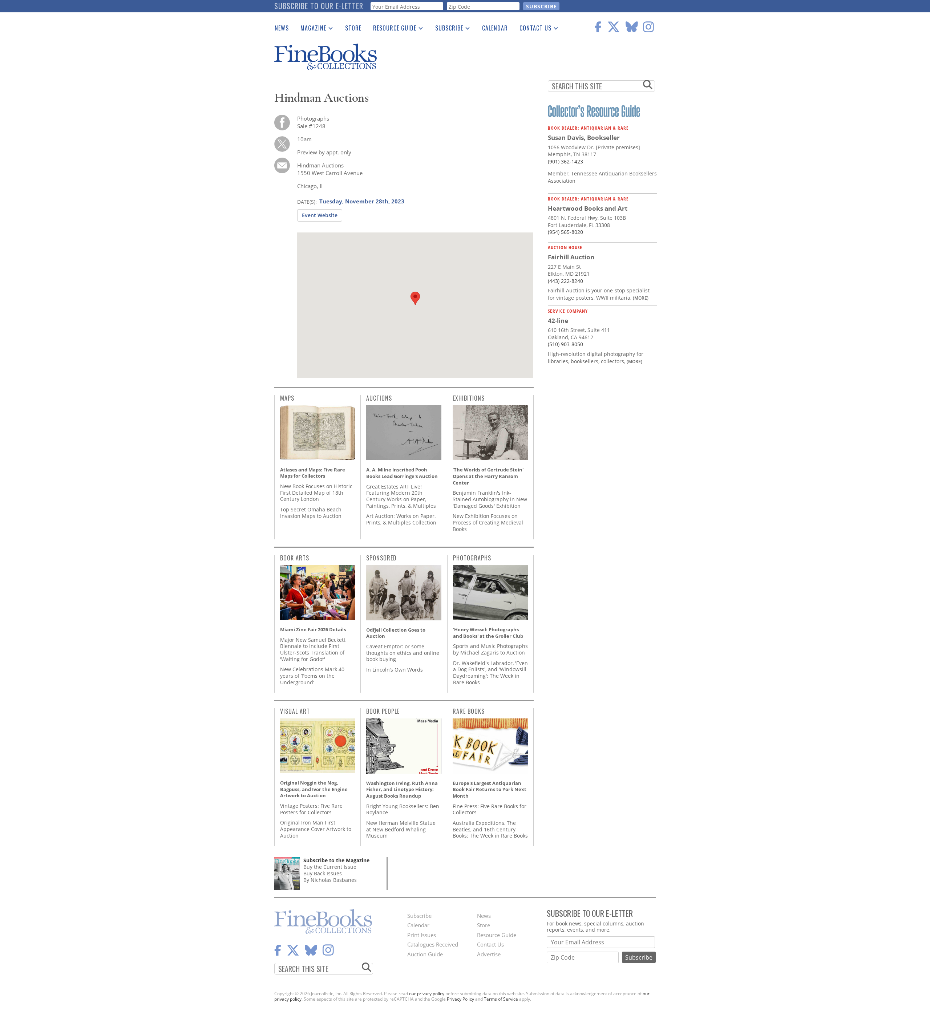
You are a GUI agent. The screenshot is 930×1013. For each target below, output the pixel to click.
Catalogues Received (432, 944)
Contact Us (532, 29)
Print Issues (421, 935)
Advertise (489, 954)
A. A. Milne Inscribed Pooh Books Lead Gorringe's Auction (402, 472)
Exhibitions (469, 398)
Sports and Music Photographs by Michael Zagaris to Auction (490, 649)
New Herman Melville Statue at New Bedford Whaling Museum (401, 829)
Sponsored (381, 558)
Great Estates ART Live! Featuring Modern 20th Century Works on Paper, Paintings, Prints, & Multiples (401, 496)
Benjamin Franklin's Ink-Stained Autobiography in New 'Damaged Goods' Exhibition (490, 499)
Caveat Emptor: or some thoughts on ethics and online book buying (402, 652)
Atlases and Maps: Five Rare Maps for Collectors (312, 472)
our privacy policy (426, 993)
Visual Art (295, 711)
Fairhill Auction (571, 257)
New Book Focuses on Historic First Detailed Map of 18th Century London (316, 492)
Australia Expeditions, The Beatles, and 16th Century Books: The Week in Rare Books (490, 829)
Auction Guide (425, 954)
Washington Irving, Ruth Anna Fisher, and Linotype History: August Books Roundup (402, 789)
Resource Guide (391, 29)
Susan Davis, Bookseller (584, 137)
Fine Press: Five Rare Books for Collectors (489, 809)
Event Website (319, 215)
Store (353, 28)
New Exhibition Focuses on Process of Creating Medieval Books (488, 522)
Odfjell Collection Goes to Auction (395, 633)
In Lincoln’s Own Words (394, 669)
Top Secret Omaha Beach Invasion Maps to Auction (310, 512)
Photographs (472, 558)
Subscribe (446, 29)
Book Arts (294, 558)
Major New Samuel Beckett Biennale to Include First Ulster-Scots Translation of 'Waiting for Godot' (312, 649)
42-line (558, 320)
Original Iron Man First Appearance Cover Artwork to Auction (315, 829)
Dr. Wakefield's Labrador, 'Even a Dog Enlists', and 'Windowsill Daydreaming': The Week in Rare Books (490, 673)
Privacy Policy (460, 999)
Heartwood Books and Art (587, 208)
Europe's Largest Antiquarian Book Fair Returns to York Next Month (489, 789)
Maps (287, 398)
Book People (383, 711)
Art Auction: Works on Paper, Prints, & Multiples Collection (401, 519)
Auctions (379, 398)
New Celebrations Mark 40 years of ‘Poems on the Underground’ (312, 675)
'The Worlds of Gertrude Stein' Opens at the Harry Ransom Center (488, 476)
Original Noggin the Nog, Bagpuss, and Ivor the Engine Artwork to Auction (314, 789)
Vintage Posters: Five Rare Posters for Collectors (311, 809)
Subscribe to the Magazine (336, 860)
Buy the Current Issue (329, 866)
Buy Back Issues (322, 873)
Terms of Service (501, 999)
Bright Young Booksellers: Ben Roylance (402, 809)
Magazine (310, 29)
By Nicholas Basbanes (330, 879)
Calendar (495, 28)
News (282, 28)
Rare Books (469, 711)
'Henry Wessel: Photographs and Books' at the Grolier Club (488, 632)
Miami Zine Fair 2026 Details (313, 629)
